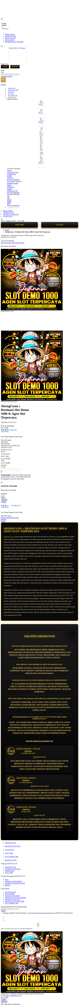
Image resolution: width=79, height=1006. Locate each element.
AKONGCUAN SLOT (11, 214)
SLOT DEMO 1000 (11, 857)
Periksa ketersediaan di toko (10, 518)
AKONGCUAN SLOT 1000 (14, 901)
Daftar (15, 66)
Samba (9, 185)
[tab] (39, 85)
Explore (3, 84)
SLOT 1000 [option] (5, 456)
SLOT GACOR (10, 38)
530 (8, 196)
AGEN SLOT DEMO (12, 896)
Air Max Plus (11, 174)
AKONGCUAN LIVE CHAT (15, 883)
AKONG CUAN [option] (4, 466)
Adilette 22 (10, 187)
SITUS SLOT (9, 40)
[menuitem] (11, 88)
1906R (9, 202)
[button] (5, 334)
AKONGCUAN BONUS (13, 881)
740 (8, 198)
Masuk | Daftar (10, 34)
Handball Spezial (12, 183)
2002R (9, 200)
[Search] (3, 79)
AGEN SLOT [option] (5, 454)
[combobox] (10, 74)
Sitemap (7, 885)
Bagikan (3, 519)
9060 (8, 203)
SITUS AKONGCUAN (13, 995)
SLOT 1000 (9, 853)
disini (6, 479)
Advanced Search (6, 76)
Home (7, 230)
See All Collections (13, 180)
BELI (3, 497)
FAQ (6, 879)
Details (3, 521)
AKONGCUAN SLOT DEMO (15, 898)
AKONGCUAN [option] (6, 447)
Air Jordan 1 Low (13, 172)
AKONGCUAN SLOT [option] (6, 451)
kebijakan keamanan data (46, 913)
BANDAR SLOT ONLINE (14, 42)
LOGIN (59, 225)
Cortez (9, 170)
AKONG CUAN (10, 860)
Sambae (9, 189)
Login (5, 66)
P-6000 (9, 176)
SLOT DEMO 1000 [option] (5, 459)
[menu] (39, 147)
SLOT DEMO (10, 894)
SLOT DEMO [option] (5, 463)
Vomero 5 (10, 178)
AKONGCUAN (10, 36)
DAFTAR (19, 225)
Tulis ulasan (5, 431)
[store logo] (17, 64)
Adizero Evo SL (12, 191)
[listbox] (16, 457)
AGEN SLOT (7, 216)
